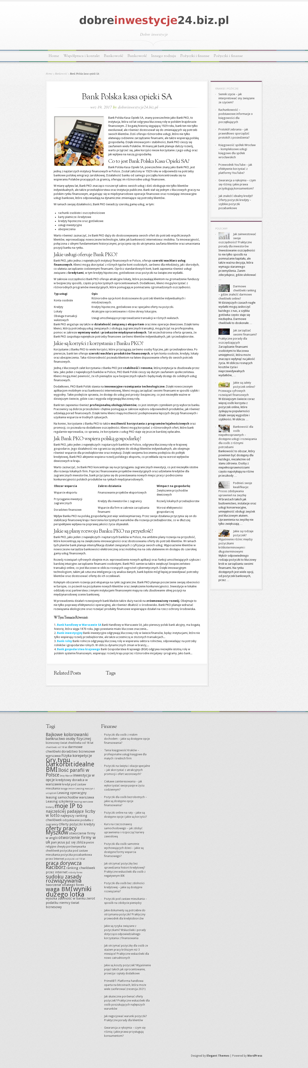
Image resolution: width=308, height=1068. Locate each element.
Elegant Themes (218, 1055)
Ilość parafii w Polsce (67, 772)
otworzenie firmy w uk (71, 839)
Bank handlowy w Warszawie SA (79, 624)
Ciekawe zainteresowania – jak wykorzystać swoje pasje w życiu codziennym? (124, 785)
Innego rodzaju (163, 56)
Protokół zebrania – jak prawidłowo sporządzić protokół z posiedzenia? (234, 133)
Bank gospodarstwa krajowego (78, 649)
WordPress (254, 1055)
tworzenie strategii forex (65, 885)
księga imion (68, 788)
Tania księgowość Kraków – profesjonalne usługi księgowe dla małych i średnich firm (125, 754)
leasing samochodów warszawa (70, 797)
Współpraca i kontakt (81, 56)
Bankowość (113, 56)
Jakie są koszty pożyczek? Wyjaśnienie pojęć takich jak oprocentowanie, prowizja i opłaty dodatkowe (127, 969)
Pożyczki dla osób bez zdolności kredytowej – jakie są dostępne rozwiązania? (124, 887)
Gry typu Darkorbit (59, 762)
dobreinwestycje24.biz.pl (138, 107)
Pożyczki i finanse (194, 56)
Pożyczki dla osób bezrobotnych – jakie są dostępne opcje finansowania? (125, 801)
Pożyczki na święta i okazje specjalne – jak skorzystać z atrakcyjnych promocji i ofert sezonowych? (127, 770)
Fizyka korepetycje (76, 756)
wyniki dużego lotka (69, 891)
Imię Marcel (66, 775)
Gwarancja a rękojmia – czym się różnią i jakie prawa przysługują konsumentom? (237, 184)
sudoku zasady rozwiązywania (64, 878)
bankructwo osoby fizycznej (68, 739)
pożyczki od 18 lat (75, 859)
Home (54, 56)
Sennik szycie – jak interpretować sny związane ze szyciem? (236, 98)
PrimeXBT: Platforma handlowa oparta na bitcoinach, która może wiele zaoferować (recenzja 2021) (125, 985)
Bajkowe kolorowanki (67, 734)
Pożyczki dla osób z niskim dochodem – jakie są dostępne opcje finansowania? (127, 738)
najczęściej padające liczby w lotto (70, 813)
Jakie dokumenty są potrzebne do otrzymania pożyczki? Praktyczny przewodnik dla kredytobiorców (124, 914)
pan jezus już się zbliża (68, 842)
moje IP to (69, 806)
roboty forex (75, 872)
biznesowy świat (56, 742)
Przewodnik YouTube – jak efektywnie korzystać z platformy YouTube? (235, 169)
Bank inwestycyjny (70, 633)
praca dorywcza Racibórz (64, 865)
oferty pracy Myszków (61, 830)
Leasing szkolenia (59, 801)
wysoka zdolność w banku (66, 898)
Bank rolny (64, 641)
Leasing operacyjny (72, 793)
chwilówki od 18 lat (56, 747)
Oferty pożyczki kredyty (77, 824)
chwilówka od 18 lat (80, 742)
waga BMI (59, 889)
